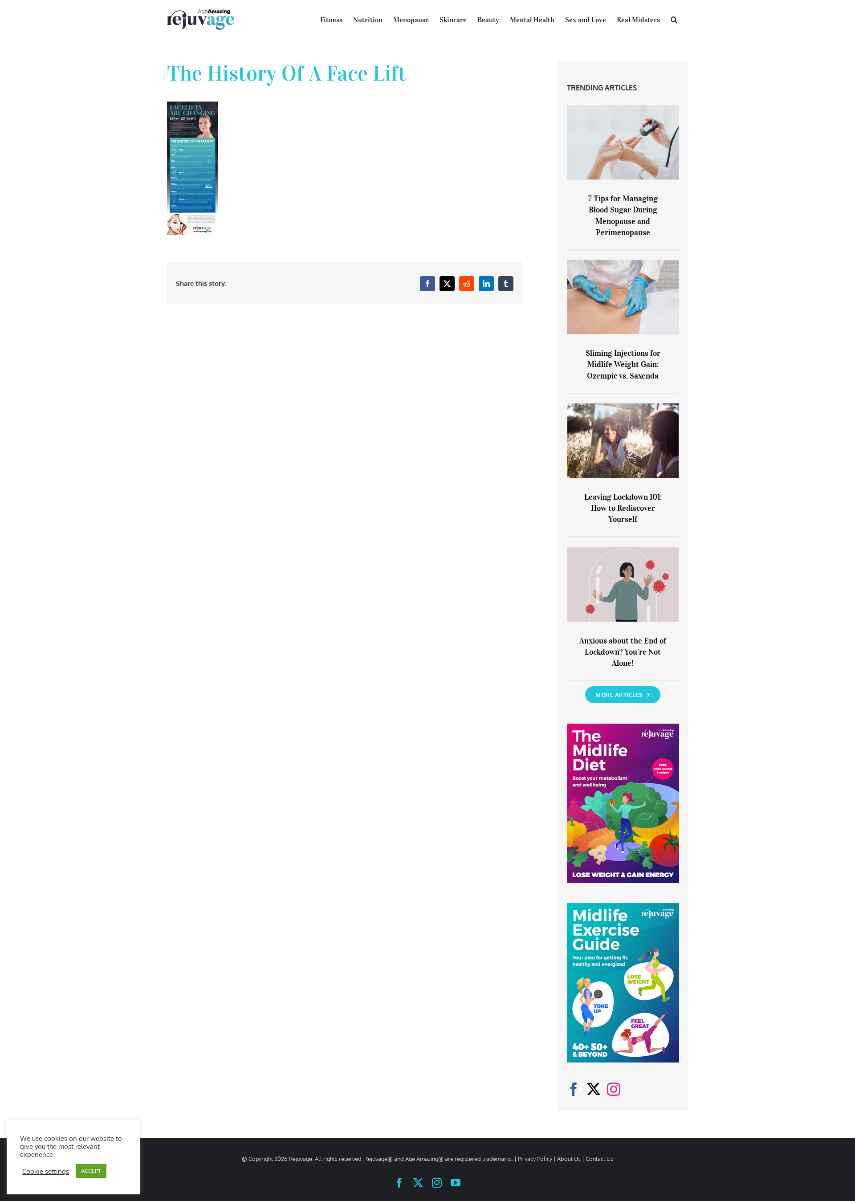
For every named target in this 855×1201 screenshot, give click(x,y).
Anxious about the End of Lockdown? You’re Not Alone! (622, 652)
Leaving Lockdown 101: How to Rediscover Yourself (623, 508)
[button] (674, 18)
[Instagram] (613, 1089)
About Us (569, 1158)
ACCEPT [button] (91, 1170)
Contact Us (599, 1158)
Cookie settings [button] (45, 1171)
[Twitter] (593, 1089)
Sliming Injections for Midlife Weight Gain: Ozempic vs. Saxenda (623, 364)
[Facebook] (573, 1089)
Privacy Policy (535, 1158)
